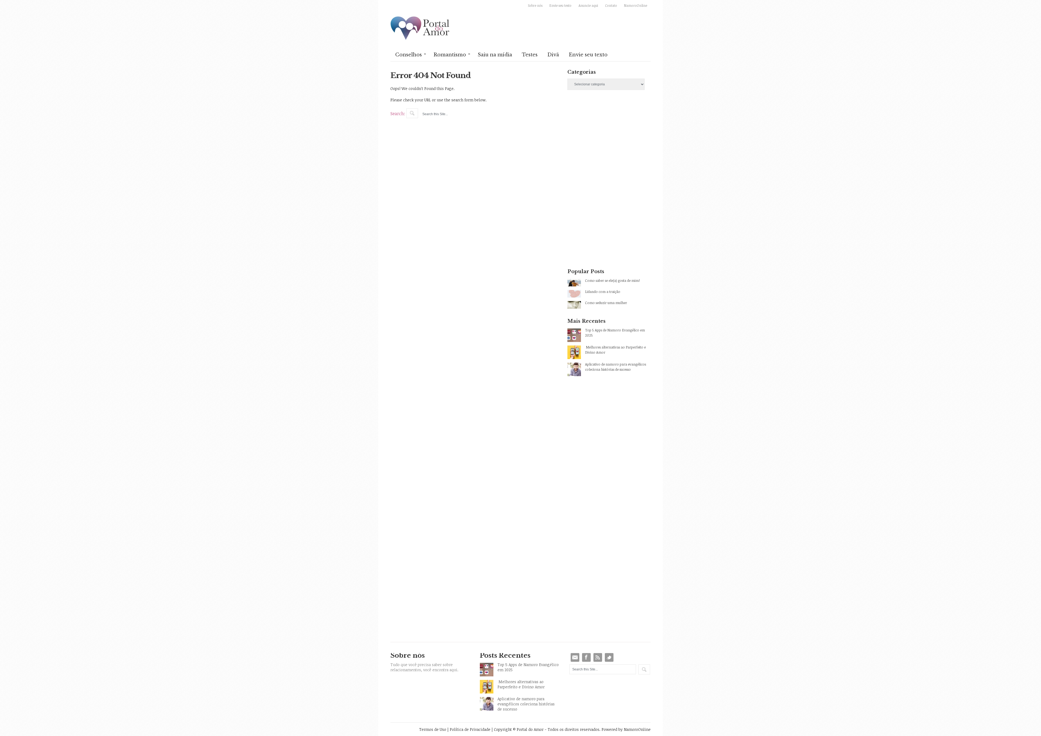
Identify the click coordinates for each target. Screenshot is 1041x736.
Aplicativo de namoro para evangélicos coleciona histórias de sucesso (615, 367)
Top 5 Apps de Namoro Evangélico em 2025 (615, 333)
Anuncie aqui (588, 5)
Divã (553, 55)
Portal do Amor (420, 28)
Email (575, 657)
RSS (597, 657)
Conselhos (410, 54)
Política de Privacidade (470, 729)
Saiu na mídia (495, 55)
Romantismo (451, 54)
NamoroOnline (635, 5)
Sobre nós (535, 5)
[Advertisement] (609, 142)
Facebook (586, 657)
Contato (611, 5)
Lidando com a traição (602, 291)
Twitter (609, 657)
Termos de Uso (432, 729)
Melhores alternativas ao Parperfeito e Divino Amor (615, 350)
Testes (530, 55)
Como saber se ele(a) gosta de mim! (612, 280)
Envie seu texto (560, 5)
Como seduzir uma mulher (606, 302)
